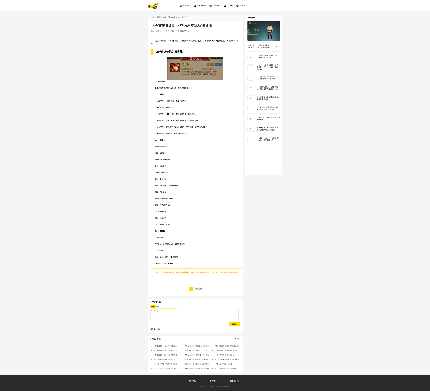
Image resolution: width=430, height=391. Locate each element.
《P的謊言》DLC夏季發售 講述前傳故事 (268, 119)
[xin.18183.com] (153, 6)
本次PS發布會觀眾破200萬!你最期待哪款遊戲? (268, 98)
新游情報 (181, 17)
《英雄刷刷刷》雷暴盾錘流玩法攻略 (226, 346)
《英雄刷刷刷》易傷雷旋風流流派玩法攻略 (196, 350)
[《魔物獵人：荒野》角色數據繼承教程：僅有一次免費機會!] (263, 40)
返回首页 (198, 289)
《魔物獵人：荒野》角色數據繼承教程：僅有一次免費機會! (258, 46)
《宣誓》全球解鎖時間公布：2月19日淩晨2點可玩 (268, 57)
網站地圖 (213, 381)
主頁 (153, 17)
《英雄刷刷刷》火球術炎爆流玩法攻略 (166, 346)
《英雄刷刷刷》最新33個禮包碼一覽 (196, 359)
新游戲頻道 (161, 17)
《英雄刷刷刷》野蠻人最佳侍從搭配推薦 (196, 355)
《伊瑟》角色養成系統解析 (223, 364)
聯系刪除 (186, 272)
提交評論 (234, 324)
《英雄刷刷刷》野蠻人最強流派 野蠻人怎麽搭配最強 (166, 355)
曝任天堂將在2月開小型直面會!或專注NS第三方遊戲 (267, 129)
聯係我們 (192, 381)
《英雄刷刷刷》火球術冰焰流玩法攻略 (196, 346)
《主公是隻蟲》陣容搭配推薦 (224, 355)
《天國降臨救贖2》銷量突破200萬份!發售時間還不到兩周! (268, 88)
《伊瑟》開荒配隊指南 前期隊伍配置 (226, 359)
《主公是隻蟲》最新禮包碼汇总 (164, 359)
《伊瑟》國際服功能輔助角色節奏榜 (196, 368)
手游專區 (171, 17)
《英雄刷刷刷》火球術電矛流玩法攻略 (166, 350)
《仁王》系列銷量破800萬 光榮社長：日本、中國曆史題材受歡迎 (268, 67)
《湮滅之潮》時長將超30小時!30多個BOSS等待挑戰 (267, 78)
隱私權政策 (234, 381)
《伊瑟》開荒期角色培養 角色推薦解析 (166, 364)
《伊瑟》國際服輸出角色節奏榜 (225, 368)
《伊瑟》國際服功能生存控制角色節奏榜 (166, 368)
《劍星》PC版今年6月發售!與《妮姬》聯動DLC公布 (268, 139)
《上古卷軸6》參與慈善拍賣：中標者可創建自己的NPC (268, 108)
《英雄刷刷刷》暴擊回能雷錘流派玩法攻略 (227, 350)
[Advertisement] (263, 161)
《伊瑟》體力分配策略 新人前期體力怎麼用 (196, 364)
